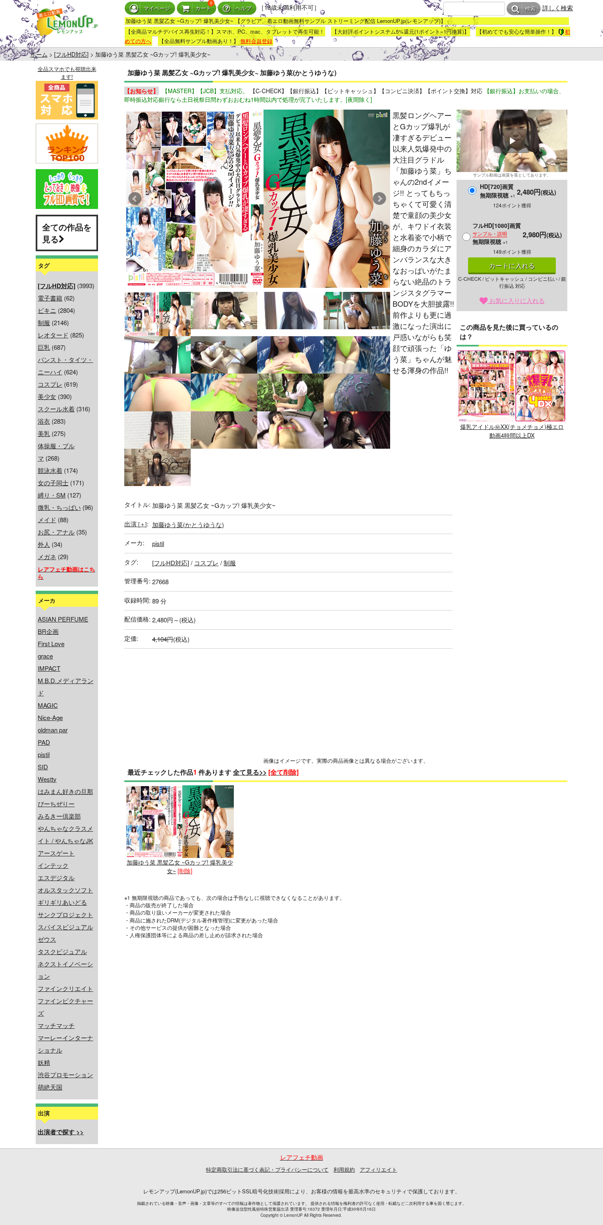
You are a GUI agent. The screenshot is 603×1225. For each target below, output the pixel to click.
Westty (47, 779)
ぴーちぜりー (56, 803)
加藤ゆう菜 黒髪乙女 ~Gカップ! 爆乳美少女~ (180, 866)
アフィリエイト (378, 1169)
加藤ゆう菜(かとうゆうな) (188, 524)
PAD (44, 742)
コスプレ (50, 384)
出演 (135, 523)
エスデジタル (56, 877)
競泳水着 (50, 470)
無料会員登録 (256, 41)
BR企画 (48, 631)
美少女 (47, 396)
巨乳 (44, 347)
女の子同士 (53, 482)
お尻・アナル (56, 532)
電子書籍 (50, 298)
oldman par (53, 729)
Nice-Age (50, 717)
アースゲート (56, 853)
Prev (135, 198)
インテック (53, 865)
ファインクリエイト (65, 988)
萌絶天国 (50, 1087)
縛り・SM (52, 495)
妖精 (44, 1062)
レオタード (53, 334)
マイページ (157, 8)
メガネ (47, 556)
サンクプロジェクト (65, 914)
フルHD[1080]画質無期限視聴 (497, 233)
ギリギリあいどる (62, 902)
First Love (51, 643)
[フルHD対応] (71, 54)
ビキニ (47, 310)
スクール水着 (56, 408)
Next (379, 198)
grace (45, 655)
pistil (44, 754)
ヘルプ (243, 8)
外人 (44, 544)
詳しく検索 (557, 7)
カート (203, 8)
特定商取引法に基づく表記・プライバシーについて (267, 1169)
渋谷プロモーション (65, 1074)
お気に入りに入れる (516, 300)
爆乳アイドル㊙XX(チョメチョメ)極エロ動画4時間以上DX (512, 430)
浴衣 (44, 421)
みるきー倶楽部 (59, 816)
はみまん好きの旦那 (65, 791)
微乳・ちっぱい (59, 507)
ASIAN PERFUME (63, 619)
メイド (47, 519)
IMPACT (49, 668)
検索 (530, 9)
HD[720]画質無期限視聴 (497, 190)
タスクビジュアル (62, 951)
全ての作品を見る (66, 233)
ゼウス (47, 939)
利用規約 (344, 1169)
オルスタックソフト (65, 889)
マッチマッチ (56, 1025)
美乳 (44, 433)
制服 (44, 322)
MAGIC (48, 705)
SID (43, 766)
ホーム (39, 54)
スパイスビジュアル (65, 926)
